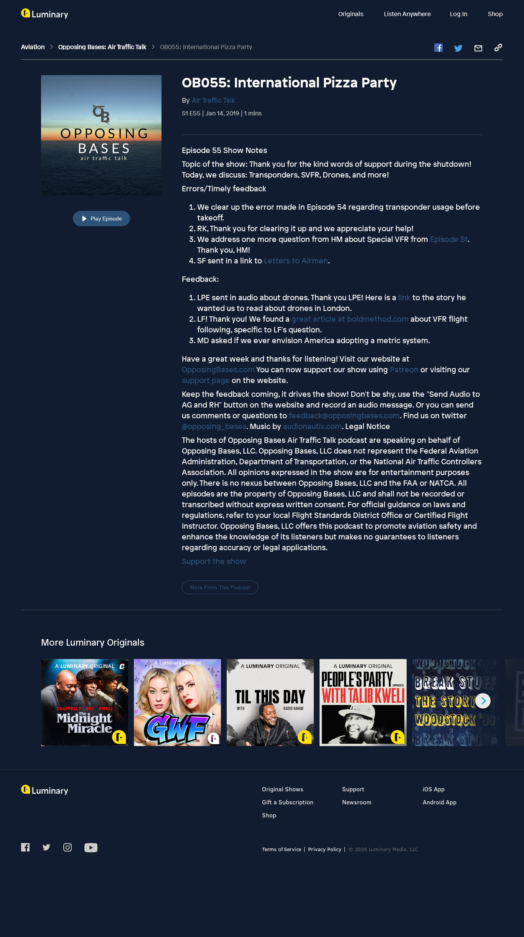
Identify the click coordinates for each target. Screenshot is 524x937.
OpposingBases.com (218, 369)
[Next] (483, 701)
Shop (495, 14)
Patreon (404, 369)
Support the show (214, 561)
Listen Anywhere (407, 14)
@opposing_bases (214, 426)
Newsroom (356, 802)
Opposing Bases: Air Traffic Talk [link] (103, 47)
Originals (351, 14)
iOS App (434, 789)
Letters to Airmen (296, 260)
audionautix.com (312, 426)
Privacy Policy (324, 849)
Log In (459, 14)
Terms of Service (281, 849)
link (404, 297)
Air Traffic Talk (213, 100)
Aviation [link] (33, 47)
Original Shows (282, 789)
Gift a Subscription (287, 802)
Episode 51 (449, 239)
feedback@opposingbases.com (344, 415)
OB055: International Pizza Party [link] (206, 47)
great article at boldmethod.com (350, 319)
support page (206, 380)
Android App (439, 802)
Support (353, 789)
